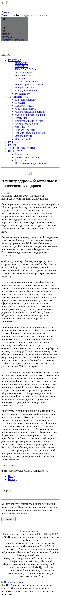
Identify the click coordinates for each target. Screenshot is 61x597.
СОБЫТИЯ (21, 66)
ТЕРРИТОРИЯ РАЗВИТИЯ (24, 148)
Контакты (20, 160)
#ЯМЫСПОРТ (23, 126)
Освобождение (23, 135)
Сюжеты (20, 102)
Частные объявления (27, 157)
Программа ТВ (23, 138)
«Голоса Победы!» (25, 129)
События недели (24, 105)
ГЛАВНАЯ (14, 60)
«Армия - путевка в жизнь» (31, 132)
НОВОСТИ (21, 63)
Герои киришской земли (29, 84)
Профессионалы (24, 87)
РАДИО (12, 145)
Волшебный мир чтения (29, 120)
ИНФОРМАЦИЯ (18, 151)
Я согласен (8, 519)
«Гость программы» (26, 108)
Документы (21, 154)
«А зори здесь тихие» (27, 123)
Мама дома (21, 78)
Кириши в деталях (25, 99)
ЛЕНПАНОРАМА (25, 69)
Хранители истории (26, 81)
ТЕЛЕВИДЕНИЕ (18, 96)
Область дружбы (24, 72)
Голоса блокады (24, 75)
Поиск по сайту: (10, 15)
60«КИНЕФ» (22, 93)
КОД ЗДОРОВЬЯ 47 (26, 90)
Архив (5, 12)
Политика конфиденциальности (33, 163)
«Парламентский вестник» (30, 111)
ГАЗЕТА (13, 142)
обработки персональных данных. (27, 511)
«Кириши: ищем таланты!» (30, 114)
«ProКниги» (22, 117)
